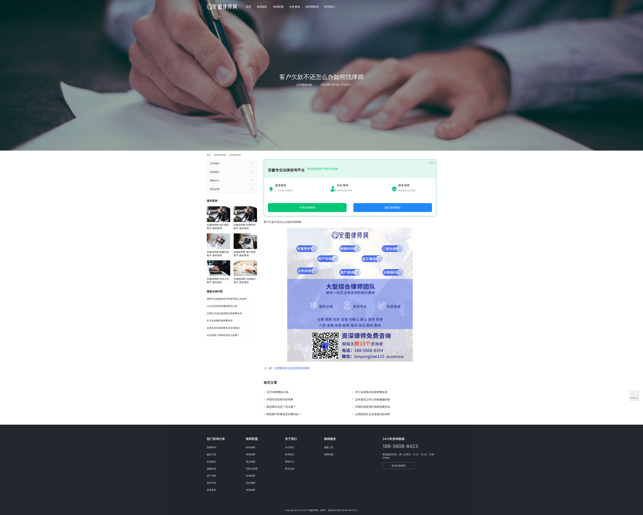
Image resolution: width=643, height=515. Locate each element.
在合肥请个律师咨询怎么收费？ (223, 335)
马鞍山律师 (252, 468)
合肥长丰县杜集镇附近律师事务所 (224, 313)
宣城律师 (250, 475)
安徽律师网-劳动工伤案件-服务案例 (218, 280)
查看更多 (211, 489)
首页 (248, 6)
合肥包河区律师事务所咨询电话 (223, 327)
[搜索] (434, 6)
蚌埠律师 (250, 447)
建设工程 (211, 454)
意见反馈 (215, 189)
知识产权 (211, 482)
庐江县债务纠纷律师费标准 (371, 392)
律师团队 (262, 6)
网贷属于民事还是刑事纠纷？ (283, 414)
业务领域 (294, 6)
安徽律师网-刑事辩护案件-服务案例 (245, 227)
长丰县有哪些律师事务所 (220, 320)
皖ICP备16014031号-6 (347, 510)
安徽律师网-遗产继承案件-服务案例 (218, 227)
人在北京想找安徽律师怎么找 (222, 306)
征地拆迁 (211, 461)
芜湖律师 (250, 454)
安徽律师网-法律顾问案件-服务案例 (245, 280)
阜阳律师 (250, 489)
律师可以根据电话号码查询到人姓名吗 (227, 298)
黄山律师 (250, 461)
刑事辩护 (211, 447)
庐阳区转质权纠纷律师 (279, 399)
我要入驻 (328, 447)
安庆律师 (250, 482)
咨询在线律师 (398, 465)
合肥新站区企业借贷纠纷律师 (291, 368)
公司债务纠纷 (304, 84)
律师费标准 (312, 6)
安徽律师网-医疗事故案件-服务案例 (245, 253)
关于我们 (215, 163)
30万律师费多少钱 (277, 392)
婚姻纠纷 (211, 468)
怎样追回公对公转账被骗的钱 (372, 399)
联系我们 (329, 6)
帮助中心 (215, 180)
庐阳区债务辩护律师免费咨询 (372, 406)
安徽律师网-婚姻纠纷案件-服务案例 (218, 253)
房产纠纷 (211, 475)
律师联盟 (278, 6)
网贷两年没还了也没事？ (281, 406)
